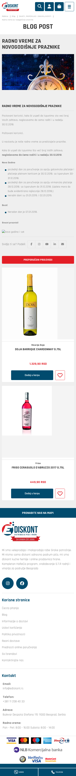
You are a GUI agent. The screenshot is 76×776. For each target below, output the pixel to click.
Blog (13, 16)
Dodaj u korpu (32, 375)
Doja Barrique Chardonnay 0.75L (38, 349)
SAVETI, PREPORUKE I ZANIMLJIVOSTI (35, 16)
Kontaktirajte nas (13, 660)
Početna (5, 16)
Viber (21, 772)
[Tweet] (39, 244)
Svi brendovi (9, 654)
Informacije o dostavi (15, 621)
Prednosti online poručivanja (19, 647)
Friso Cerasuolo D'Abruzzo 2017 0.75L (38, 467)
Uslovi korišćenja (12, 628)
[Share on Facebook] (31, 244)
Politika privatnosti (13, 634)
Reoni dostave (11, 641)
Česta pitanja (10, 608)
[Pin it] (47, 244)
